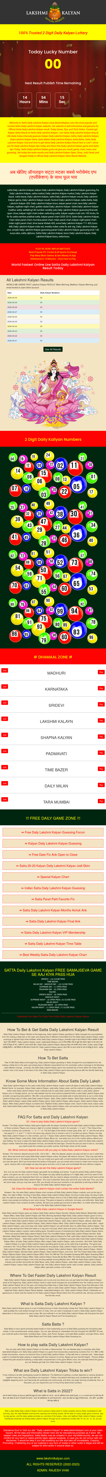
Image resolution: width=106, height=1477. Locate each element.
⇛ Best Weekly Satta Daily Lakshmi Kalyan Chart (53, 954)
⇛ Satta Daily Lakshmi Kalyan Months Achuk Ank (53, 910)
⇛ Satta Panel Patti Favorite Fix (53, 899)
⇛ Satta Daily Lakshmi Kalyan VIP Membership (53, 932)
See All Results (53, 349)
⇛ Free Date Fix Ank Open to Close (53, 854)
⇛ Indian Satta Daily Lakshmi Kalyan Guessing (53, 888)
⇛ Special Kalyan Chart (53, 876)
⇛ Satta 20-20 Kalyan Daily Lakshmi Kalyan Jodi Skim (53, 865)
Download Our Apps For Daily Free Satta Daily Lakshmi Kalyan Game (53, 1016)
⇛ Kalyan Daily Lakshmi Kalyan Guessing (53, 843)
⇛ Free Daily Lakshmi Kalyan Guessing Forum (53, 832)
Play (101, 672)
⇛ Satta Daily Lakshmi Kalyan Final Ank (53, 921)
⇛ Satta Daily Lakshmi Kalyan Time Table (53, 943)
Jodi (4, 670)
